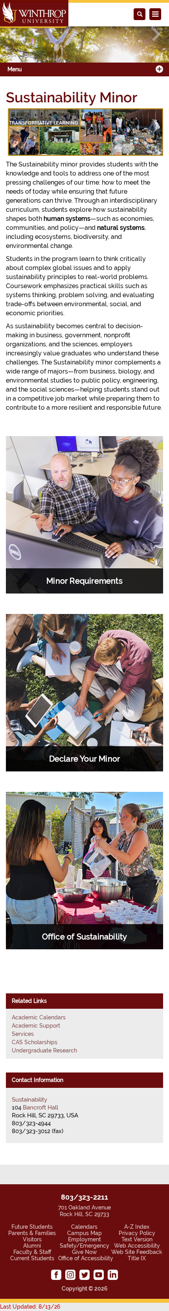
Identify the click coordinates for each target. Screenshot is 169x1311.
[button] (13, 34)
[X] (84, 1275)
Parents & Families (32, 1233)
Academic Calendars (39, 1017)
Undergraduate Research (44, 1050)
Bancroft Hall (40, 1107)
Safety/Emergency (84, 1246)
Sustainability (29, 1099)
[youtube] (99, 1275)
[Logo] (34, 14)
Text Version (136, 1239)
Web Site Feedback (136, 1252)
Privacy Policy (137, 1233)
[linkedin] (113, 1275)
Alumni (32, 1246)
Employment (84, 1239)
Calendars (84, 1227)
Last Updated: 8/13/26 (30, 1307)
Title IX (137, 1258)
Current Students (32, 1258)
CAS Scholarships (34, 1042)
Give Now (84, 1252)
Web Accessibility (137, 1246)
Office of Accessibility (85, 1258)
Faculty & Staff (32, 1252)
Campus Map (84, 1233)
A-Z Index (136, 1227)
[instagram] (70, 1275)
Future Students (32, 1227)
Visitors (32, 1239)
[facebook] (56, 1275)
